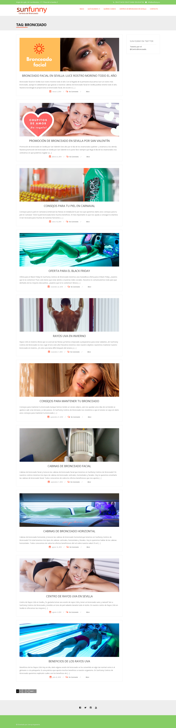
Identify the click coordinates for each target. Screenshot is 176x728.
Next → (32, 691)
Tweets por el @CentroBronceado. (138, 47)
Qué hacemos (93, 9)
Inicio (82, 9)
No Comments (73, 92)
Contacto (154, 9)
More (87, 92)
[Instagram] (90, 707)
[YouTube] (96, 707)
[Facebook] (80, 707)
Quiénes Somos (110, 9)
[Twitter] (85, 707)
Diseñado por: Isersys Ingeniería (29, 725)
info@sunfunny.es (154, 2)
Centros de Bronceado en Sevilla (132, 9)
